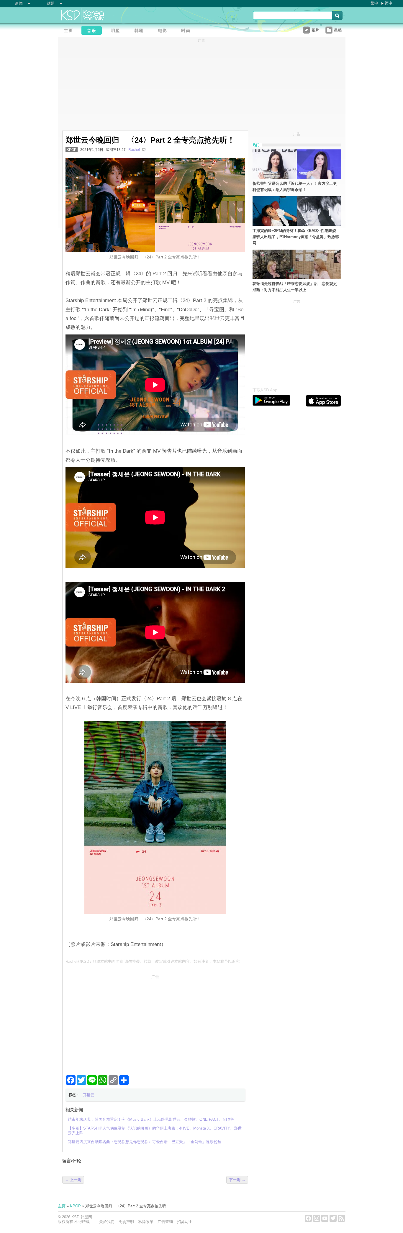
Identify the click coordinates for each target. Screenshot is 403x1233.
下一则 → (237, 1180)
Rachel (134, 150)
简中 (388, 3)
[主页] (69, 31)
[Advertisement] (155, 1022)
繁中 (374, 3)
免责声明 (126, 1221)
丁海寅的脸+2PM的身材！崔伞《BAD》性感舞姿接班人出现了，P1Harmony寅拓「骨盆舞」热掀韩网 (296, 236)
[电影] (164, 31)
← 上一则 (73, 1180)
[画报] (187, 31)
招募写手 (184, 1221)
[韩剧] (140, 31)
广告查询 (165, 1221)
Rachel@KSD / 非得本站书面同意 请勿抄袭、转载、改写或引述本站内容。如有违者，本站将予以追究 (152, 961)
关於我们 (106, 1221)
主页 (61, 1206)
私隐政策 (145, 1221)
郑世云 (88, 1095)
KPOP (71, 150)
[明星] (117, 31)
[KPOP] (93, 31)
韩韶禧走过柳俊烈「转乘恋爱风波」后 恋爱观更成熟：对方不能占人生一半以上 (295, 286)
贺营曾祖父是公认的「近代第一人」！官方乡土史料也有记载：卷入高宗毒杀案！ (295, 186)
